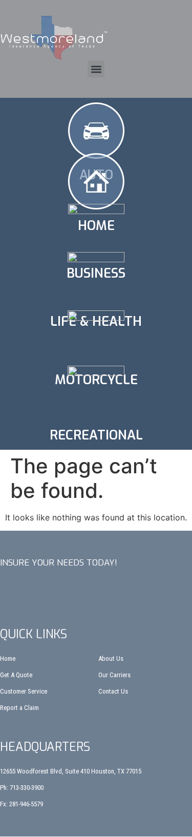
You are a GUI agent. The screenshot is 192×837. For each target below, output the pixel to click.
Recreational (96, 435)
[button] (96, 68)
